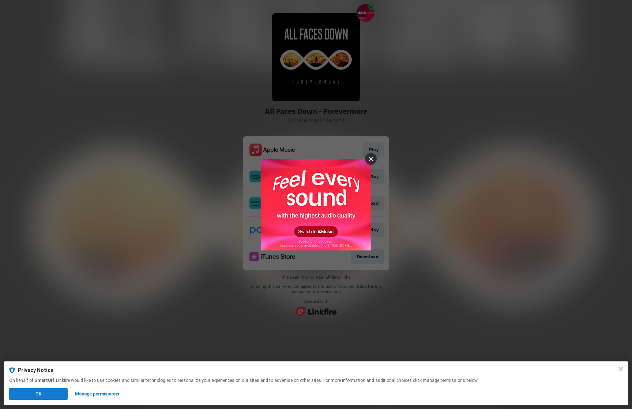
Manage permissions (97, 394)
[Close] (621, 369)
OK (38, 394)
